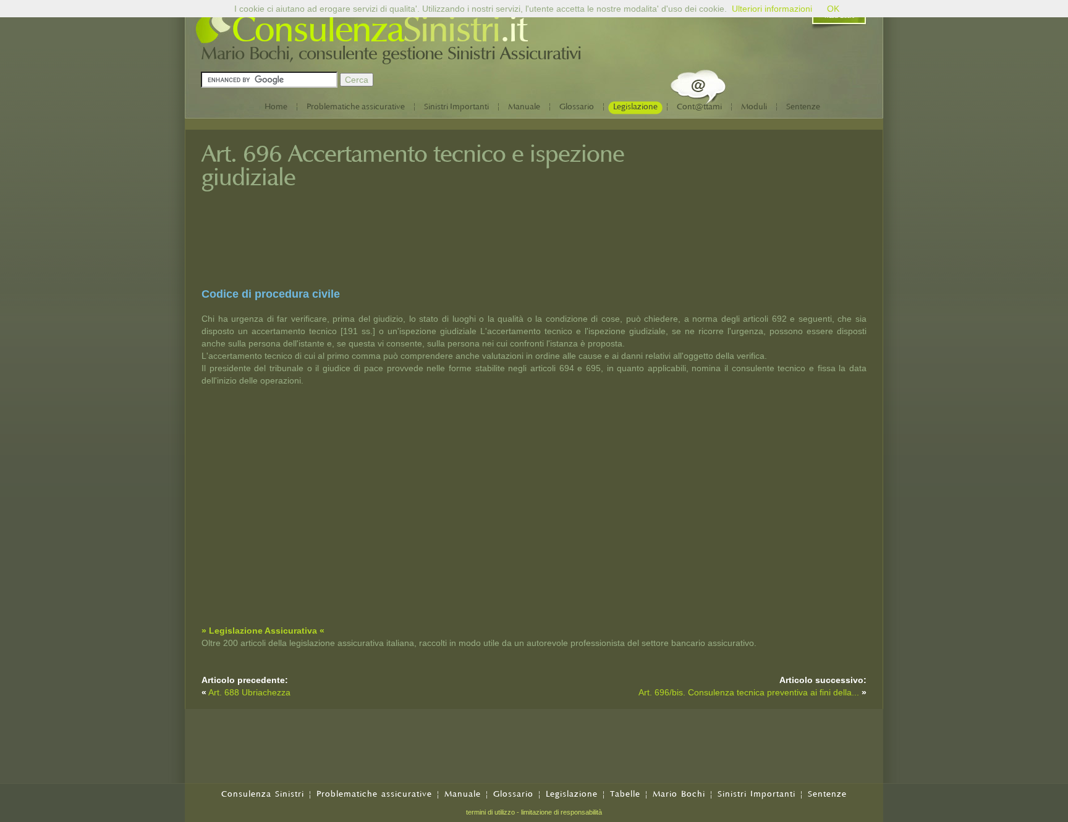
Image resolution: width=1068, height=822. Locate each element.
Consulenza (317, 29)
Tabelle (625, 794)
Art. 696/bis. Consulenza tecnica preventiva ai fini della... (748, 692)
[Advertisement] (774, 224)
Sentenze (803, 106)
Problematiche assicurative (356, 106)
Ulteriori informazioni (772, 9)
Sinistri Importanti (456, 106)
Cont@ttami (699, 106)
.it (513, 29)
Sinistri (451, 29)
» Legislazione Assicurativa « (262, 630)
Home (276, 106)
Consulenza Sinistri (262, 794)
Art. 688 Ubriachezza (249, 692)
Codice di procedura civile (270, 294)
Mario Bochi (679, 794)
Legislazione (635, 106)
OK (833, 9)
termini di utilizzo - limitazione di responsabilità (534, 812)
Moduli (754, 106)
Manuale (524, 106)
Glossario (576, 106)
